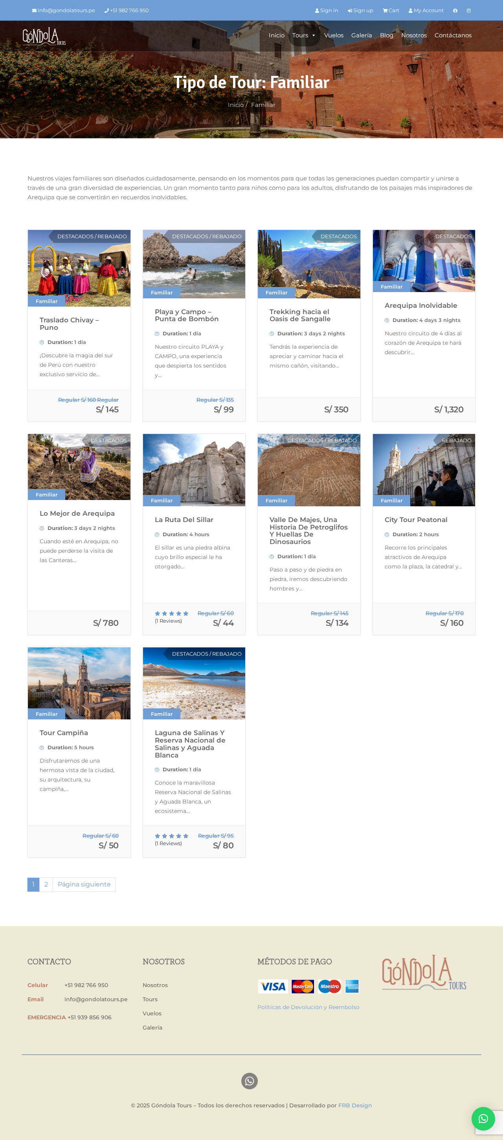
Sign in (328, 10)
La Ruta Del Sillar (184, 520)
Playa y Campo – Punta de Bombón (187, 315)
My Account (428, 10)
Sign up (362, 10)
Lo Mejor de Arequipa (77, 513)
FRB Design (355, 1105)
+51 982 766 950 (129, 10)
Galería (361, 35)
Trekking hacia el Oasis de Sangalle (300, 315)
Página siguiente (84, 884)
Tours (300, 35)
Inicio (277, 35)
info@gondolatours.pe (66, 10)
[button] (483, 1119)
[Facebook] (455, 10)
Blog (386, 35)
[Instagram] (468, 10)
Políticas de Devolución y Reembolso (308, 1007)
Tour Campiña (64, 733)
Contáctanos (453, 35)
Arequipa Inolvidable (421, 305)
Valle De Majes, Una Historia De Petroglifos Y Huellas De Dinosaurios (309, 531)
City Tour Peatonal (416, 520)
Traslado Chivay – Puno (69, 323)
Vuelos (333, 35)
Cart (393, 10)
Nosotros (414, 35)
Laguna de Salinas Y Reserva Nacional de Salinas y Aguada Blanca (190, 744)
